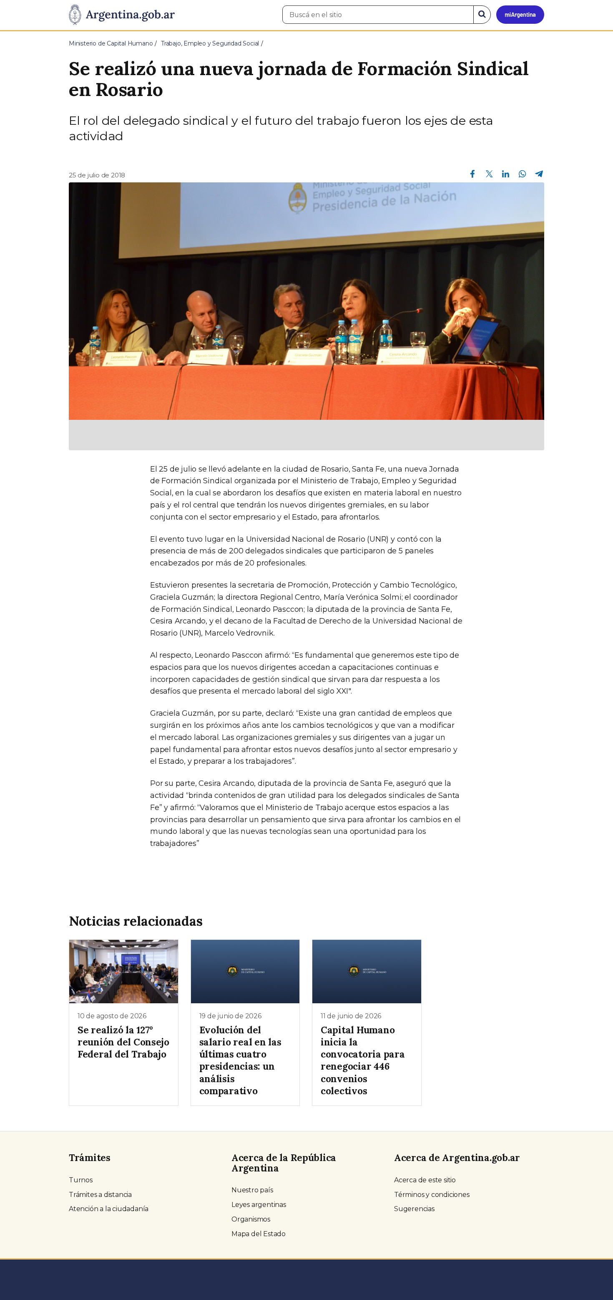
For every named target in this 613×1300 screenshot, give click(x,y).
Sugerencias (414, 1209)
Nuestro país (252, 1190)
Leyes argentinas (258, 1205)
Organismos (250, 1219)
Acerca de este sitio (425, 1180)
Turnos (81, 1180)
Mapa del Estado (258, 1234)
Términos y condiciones (432, 1195)
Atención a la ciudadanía (108, 1209)
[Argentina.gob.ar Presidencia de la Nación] (122, 15)
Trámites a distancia (100, 1195)
